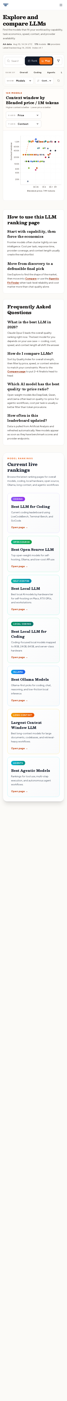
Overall (24, 72)
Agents (51, 72)
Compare (31, 278)
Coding (37, 72)
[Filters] (58, 61)
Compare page (16, 371)
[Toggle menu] (61, 5)
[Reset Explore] (58, 80)
